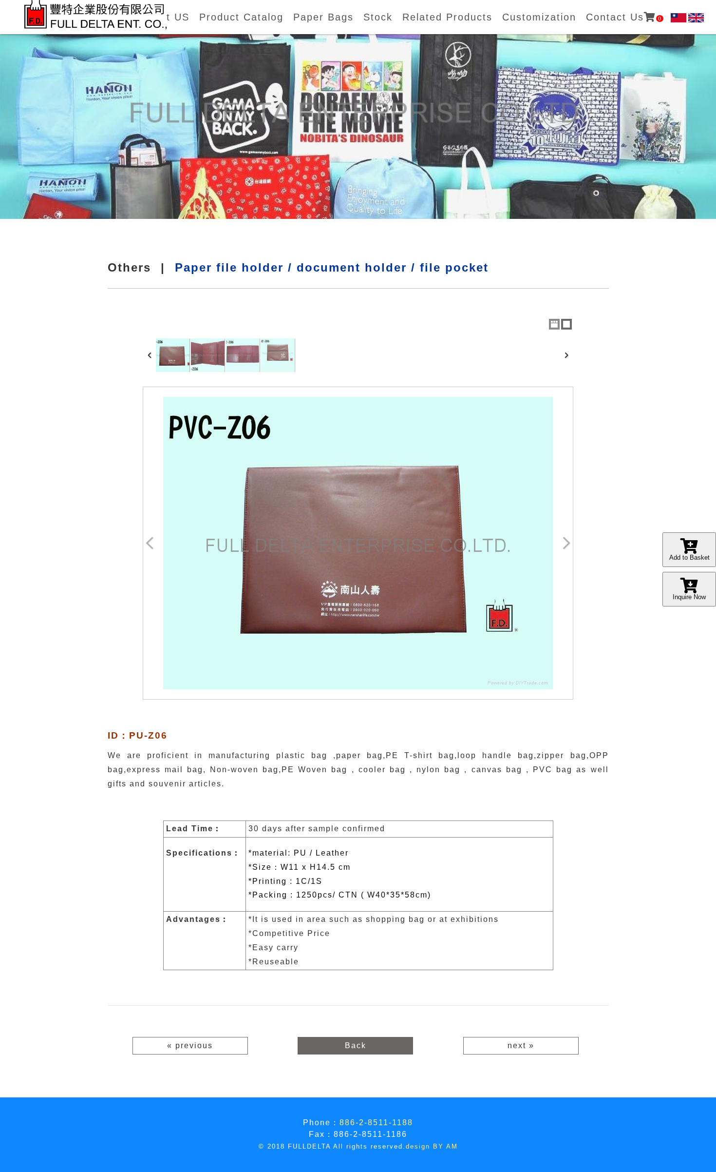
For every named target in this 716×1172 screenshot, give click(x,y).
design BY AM (432, 1146)
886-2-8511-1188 (376, 1122)
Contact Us (624, 17)
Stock (378, 17)
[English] (696, 17)
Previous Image (150, 543)
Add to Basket (689, 557)
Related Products (447, 17)
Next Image (566, 543)
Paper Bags (323, 17)
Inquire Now (689, 597)
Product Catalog (241, 17)
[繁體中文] (678, 17)
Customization (539, 17)
